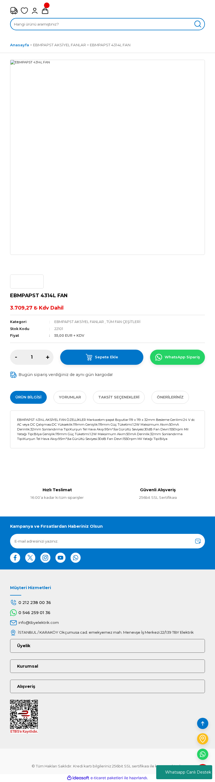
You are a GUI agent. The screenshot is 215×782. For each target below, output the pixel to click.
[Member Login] (35, 11)
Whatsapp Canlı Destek (188, 772)
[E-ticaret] (106, 778)
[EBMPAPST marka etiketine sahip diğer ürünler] (27, 281)
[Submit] (198, 541)
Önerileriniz (170, 397)
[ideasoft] (78, 778)
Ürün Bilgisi (28, 397)
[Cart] (45, 11)
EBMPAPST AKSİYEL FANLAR (79, 322)
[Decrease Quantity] (16, 357)
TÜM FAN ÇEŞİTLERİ (123, 322)
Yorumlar (70, 397)
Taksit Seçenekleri (118, 397)
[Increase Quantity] (47, 357)
